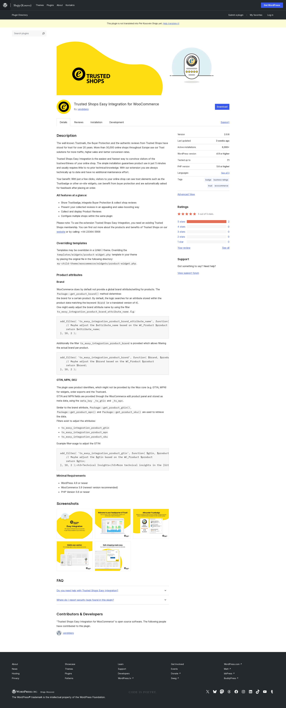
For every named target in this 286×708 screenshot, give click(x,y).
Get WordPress (272, 5)
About (15, 664)
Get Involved (177, 664)
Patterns (69, 678)
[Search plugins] (43, 33)
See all (225, 247)
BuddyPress (231, 678)
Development (116, 122)
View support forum (188, 272)
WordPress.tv (126, 678)
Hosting (16, 673)
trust (210, 186)
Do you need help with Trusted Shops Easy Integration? (87, 590)
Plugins (68, 673)
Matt (227, 669)
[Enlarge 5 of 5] (126, 545)
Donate (176, 673)
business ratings (221, 180)
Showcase (70, 664)
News (14, 669)
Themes (69, 669)
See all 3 (225, 173)
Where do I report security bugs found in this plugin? (85, 600)
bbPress (229, 673)
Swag (175, 678)
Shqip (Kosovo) (47, 692)
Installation (96, 122)
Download (222, 106)
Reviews (78, 122)
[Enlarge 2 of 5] (126, 512)
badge (208, 180)
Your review (184, 247)
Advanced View (186, 194)
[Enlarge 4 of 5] (88, 545)
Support (225, 122)
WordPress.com (233, 664)
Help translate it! (171, 23)
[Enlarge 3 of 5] (164, 512)
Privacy (15, 678)
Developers (124, 673)
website (61, 231)
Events (174, 669)
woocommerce (221, 186)
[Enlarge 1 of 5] (88, 512)
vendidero (83, 109)
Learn (120, 664)
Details (63, 122)
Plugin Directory (20, 15)
